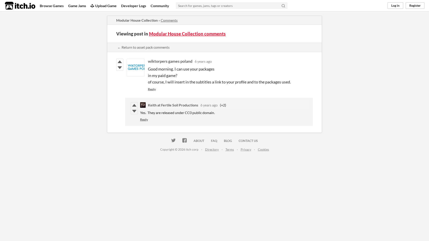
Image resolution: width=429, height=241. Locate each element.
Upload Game (106, 6)
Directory (212, 149)
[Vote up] (119, 62)
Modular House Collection (137, 20)
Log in (395, 5)
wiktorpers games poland (170, 61)
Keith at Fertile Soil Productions (173, 105)
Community (160, 6)
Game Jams (77, 6)
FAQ (214, 141)
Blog (228, 141)
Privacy (246, 149)
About (198, 141)
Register (415, 5)
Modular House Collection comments (187, 33)
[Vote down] (119, 68)
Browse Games (52, 6)
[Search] (283, 5)
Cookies (263, 149)
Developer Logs (133, 6)
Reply (152, 89)
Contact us (248, 141)
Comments (169, 20)
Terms (229, 149)
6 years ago (203, 61)
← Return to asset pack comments (143, 47)
